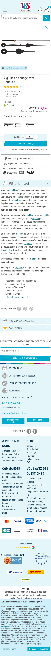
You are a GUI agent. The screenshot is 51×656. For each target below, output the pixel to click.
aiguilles (13, 190)
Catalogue (31, 446)
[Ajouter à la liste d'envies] (46, 28)
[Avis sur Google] (25, 546)
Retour (5, 503)
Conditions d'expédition (12, 483)
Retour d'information (36, 511)
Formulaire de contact (13, 421)
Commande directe (10, 473)
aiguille (45, 215)
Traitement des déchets (12, 460)
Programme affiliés (10, 454)
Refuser (32, 649)
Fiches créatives (34, 459)
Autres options (9, 649)
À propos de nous (9, 451)
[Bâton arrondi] (20, 125)
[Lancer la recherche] (46, 18)
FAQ (28, 462)
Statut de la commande (37, 508)
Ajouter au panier (24, 143)
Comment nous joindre (37, 504)
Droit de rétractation (11, 493)
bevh (22, 555)
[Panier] (46, 10)
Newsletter (31, 455)
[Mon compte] (40, 10)
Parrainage (31, 452)
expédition (43, 111)
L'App (4, 513)
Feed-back (37, 419)
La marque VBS (9, 457)
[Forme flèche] (31, 125)
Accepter (44, 649)
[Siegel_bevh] (13, 560)
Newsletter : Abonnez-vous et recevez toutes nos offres (25, 343)
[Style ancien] (9, 125)
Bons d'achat (32, 449)
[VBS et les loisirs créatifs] (25, 6)
